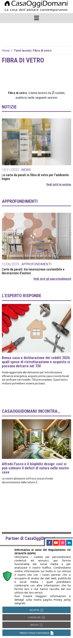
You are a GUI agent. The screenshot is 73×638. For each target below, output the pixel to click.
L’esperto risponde (21, 295)
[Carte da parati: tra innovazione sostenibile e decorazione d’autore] (36, 236)
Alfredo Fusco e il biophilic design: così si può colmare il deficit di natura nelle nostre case (35, 468)
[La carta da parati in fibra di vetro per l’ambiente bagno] (36, 141)
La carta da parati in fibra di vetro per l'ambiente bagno (35, 177)
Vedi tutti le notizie (58, 184)
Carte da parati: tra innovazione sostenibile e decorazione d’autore (32, 271)
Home (6, 50)
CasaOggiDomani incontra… (31, 411)
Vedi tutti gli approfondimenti (52, 279)
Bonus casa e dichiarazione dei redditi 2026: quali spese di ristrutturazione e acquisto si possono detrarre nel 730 (36, 361)
